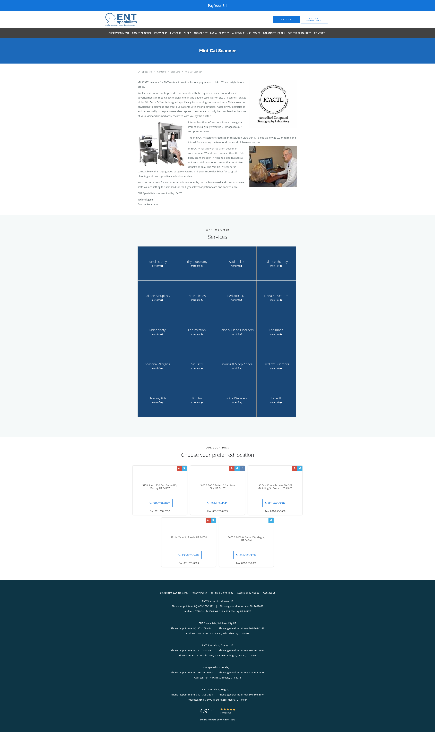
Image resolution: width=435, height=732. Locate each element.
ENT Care (176, 71)
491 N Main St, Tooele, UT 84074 (189, 537)
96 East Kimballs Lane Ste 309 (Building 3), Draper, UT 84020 (275, 487)
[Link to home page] (116, 19)
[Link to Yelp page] (179, 468)
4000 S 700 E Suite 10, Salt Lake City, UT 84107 (217, 487)
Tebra (232, 719)
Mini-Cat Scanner (193, 71)
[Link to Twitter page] (184, 468)
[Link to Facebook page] (242, 468)
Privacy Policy (199, 592)
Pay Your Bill (217, 5)
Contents (162, 71)
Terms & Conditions (222, 592)
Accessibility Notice (248, 592)
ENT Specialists (145, 71)
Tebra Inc (182, 592)
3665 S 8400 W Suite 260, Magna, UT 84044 (246, 539)
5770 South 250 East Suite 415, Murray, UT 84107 (159, 487)
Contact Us (269, 592)
